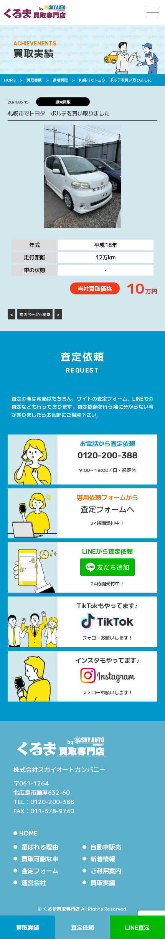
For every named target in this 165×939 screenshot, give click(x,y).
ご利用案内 (106, 870)
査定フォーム (39, 870)
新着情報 (103, 858)
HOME (28, 832)
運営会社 (33, 882)
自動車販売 (106, 846)
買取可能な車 (39, 858)
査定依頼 (82, 927)
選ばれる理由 (39, 846)
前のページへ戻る (35, 314)
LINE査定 (137, 927)
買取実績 (27, 927)
